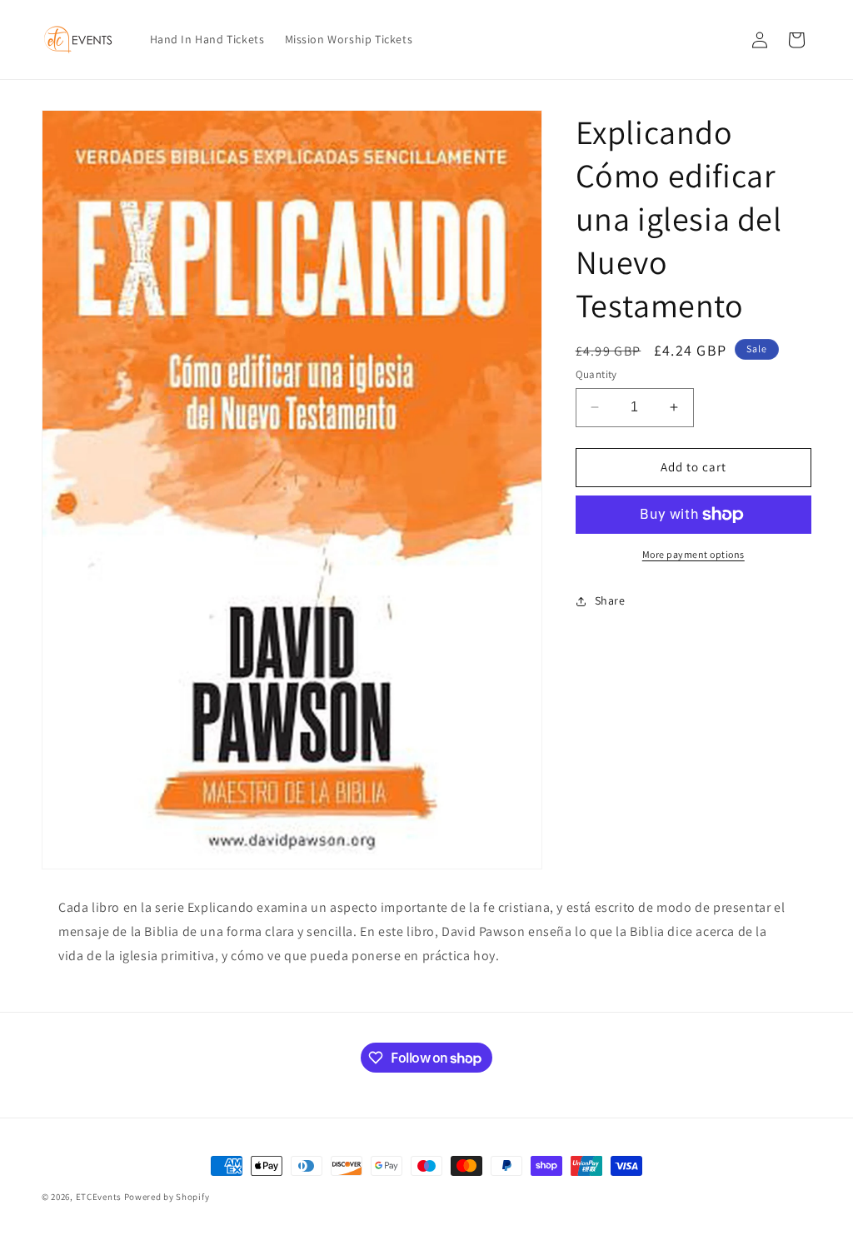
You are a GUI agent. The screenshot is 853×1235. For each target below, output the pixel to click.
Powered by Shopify (167, 1197)
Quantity (596, 374)
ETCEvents (99, 1197)
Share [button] (610, 600)
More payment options (693, 554)
